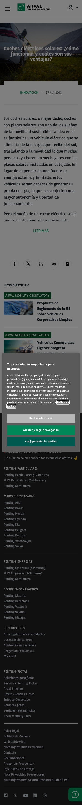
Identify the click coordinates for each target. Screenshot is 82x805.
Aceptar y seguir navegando (41, 430)
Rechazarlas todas (41, 418)
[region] (41, 402)
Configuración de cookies (41, 441)
